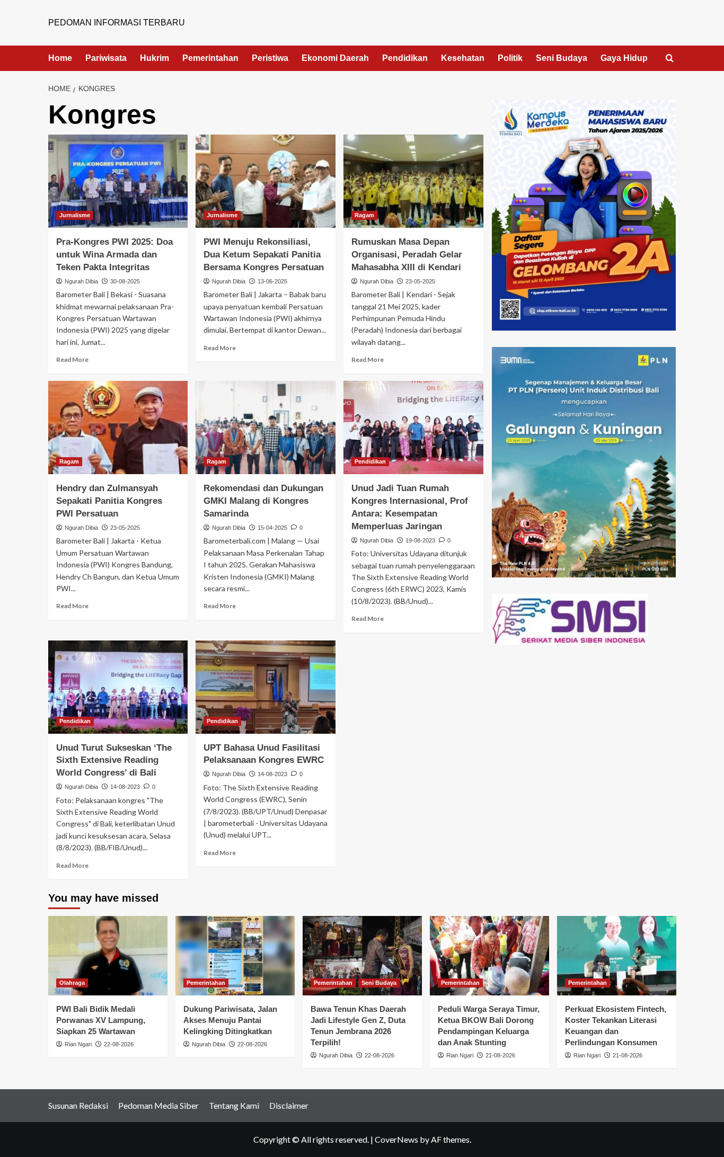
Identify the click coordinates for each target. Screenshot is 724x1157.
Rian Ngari (78, 1044)
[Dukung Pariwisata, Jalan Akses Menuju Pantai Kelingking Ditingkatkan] (235, 955)
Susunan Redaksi (78, 1105)
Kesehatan (462, 58)
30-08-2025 (125, 281)
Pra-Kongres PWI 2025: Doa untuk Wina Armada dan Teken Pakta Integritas (114, 254)
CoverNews (396, 1139)
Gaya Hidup (624, 58)
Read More (72, 359)
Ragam (364, 215)
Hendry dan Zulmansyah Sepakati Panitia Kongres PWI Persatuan (109, 501)
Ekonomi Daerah (335, 58)
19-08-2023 (420, 540)
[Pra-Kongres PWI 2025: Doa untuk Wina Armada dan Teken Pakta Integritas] (118, 181)
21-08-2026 (500, 1055)
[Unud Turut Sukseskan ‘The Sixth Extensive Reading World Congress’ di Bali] (118, 687)
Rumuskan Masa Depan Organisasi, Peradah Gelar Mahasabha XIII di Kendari (406, 254)
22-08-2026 (119, 1044)
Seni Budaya (561, 58)
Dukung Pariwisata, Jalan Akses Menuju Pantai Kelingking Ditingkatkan (230, 1020)
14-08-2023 (125, 787)
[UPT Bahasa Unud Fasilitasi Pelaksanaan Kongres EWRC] (265, 687)
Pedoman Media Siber (158, 1105)
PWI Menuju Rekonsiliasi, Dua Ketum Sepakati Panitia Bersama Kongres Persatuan (264, 254)
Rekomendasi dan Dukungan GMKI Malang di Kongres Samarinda (263, 501)
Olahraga (72, 983)
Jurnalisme (74, 215)
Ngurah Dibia (81, 281)
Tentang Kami (234, 1105)
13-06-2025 (272, 281)
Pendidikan (405, 58)
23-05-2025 (420, 281)
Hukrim (154, 58)
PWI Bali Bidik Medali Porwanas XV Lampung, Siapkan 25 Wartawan (100, 1020)
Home (60, 58)
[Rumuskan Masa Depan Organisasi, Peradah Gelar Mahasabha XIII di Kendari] (413, 181)
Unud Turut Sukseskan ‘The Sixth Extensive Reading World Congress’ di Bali (114, 760)
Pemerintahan (210, 58)
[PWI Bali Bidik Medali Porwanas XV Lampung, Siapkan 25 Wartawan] (107, 955)
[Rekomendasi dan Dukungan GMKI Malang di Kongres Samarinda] (265, 427)
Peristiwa (270, 58)
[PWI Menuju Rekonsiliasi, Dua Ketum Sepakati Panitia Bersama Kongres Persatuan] (265, 181)
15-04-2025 (272, 527)
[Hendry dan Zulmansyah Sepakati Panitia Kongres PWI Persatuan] (118, 427)
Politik (510, 58)
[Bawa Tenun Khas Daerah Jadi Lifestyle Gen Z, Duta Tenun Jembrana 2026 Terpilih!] (362, 955)
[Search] (669, 58)
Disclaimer (288, 1105)
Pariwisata (106, 58)
